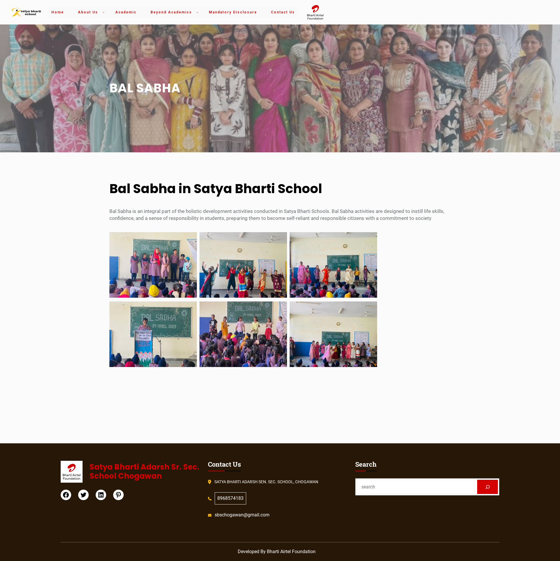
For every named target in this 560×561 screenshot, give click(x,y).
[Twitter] (83, 495)
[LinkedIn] (101, 495)
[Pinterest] (118, 495)
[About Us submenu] (103, 12)
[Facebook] (66, 495)
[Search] (487, 487)
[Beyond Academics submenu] (197, 12)
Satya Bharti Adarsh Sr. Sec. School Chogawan (144, 471)
